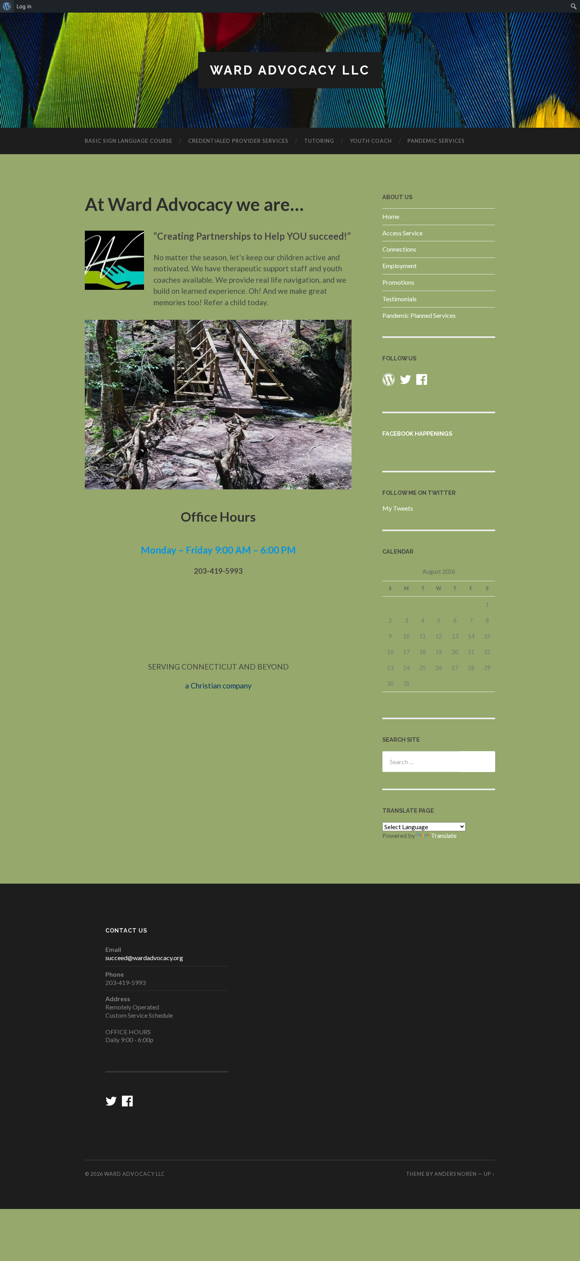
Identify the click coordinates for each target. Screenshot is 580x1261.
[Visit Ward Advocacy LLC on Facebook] (421, 381)
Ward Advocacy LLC (290, 70)
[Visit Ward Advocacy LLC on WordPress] (388, 381)
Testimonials (399, 298)
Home (390, 216)
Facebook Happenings (417, 433)
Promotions (398, 282)
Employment (399, 265)
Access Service (402, 233)
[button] (114, 260)
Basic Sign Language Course (128, 141)
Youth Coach (371, 141)
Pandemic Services (436, 141)
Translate (444, 835)
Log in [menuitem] (24, 6)
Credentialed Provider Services (238, 141)
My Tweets (397, 508)
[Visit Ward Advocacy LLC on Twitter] (406, 381)
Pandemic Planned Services (419, 315)
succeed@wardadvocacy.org (144, 957)
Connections (399, 249)
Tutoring (319, 141)
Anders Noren (455, 1174)
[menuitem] (7, 6)
